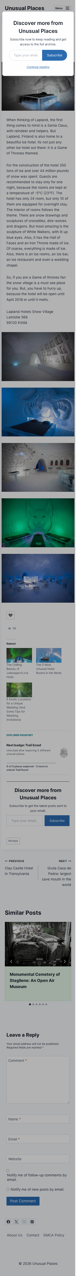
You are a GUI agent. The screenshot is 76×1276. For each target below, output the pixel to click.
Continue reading (38, 67)
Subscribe (54, 55)
